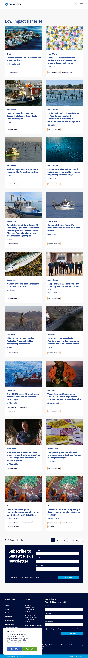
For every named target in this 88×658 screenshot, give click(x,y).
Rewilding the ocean (13, 526)
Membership (9, 616)
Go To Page (9, 540)
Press (7, 609)
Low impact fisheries (13, 72)
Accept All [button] (29, 649)
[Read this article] (64, 37)
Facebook (64, 645)
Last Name (39, 558)
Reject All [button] (14, 649)
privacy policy (38, 577)
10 (69, 540)
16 (77, 540)
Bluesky (80, 645)
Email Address (40, 565)
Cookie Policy (9, 624)
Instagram (72, 645)
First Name (39, 550)
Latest (7, 605)
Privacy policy (21, 656)
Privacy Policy (9, 620)
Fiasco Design (79, 656)
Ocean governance (67, 72)
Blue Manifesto (12, 407)
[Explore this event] (23, 37)
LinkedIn (56, 645)
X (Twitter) (48, 645)
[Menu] (81, 4)
